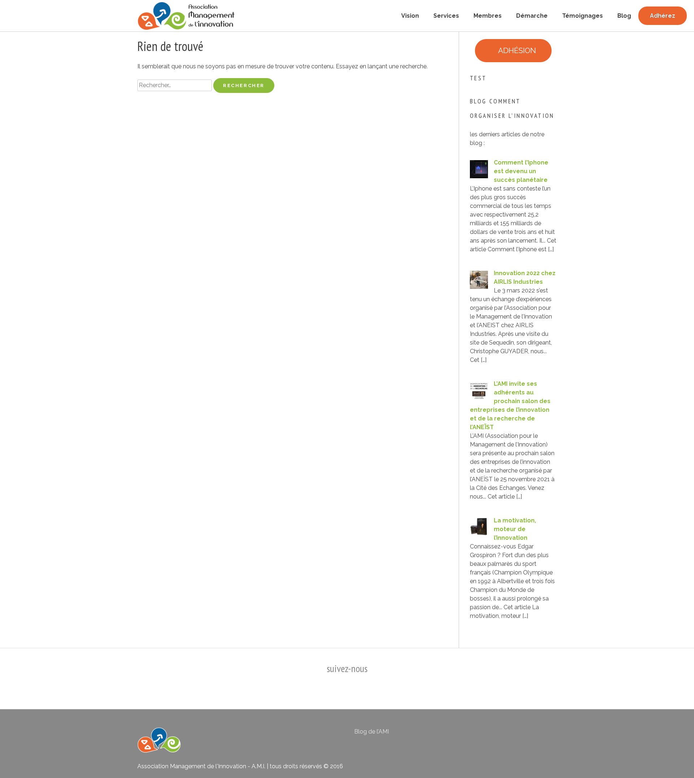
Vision (410, 15)
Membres (488, 15)
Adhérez (662, 15)
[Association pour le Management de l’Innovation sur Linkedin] (494, 737)
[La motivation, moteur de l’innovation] (479, 534)
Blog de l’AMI (371, 731)
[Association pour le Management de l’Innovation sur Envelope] (549, 737)
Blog (624, 15)
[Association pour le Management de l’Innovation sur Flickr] (512, 737)
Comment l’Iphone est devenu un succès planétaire (521, 171)
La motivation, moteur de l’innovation (515, 529)
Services (446, 15)
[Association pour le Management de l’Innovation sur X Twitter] (475, 737)
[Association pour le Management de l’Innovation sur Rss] (531, 737)
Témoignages (582, 15)
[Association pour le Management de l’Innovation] (186, 15)
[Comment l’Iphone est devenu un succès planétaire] (479, 176)
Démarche (532, 15)
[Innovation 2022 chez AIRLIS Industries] (479, 286)
